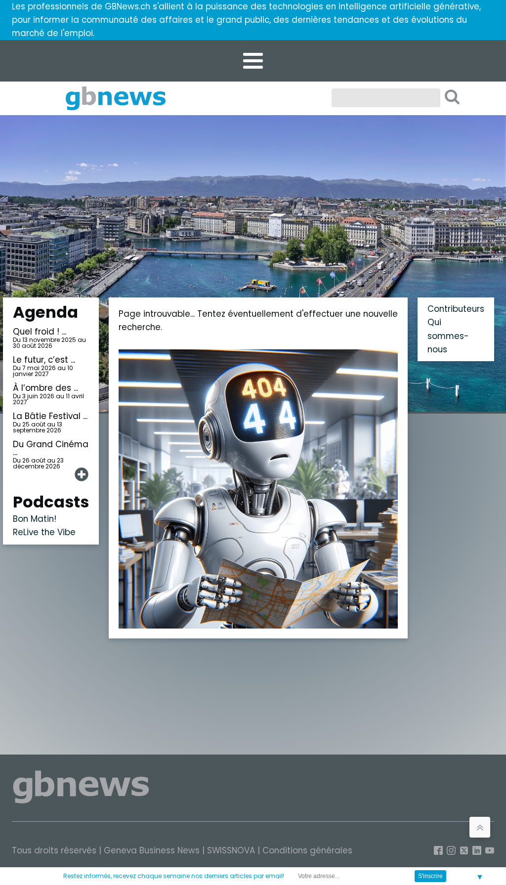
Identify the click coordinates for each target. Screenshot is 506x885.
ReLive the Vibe (44, 532)
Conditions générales (307, 850)
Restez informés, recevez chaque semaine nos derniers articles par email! (173, 876)
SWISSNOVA (231, 850)
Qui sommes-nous (448, 335)
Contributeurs (455, 309)
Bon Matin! (34, 519)
